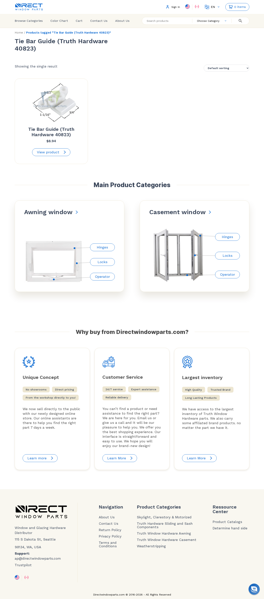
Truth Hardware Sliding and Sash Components (165, 525)
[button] (254, 589)
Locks (102, 262)
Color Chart (59, 21)
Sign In (175, 7)
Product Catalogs (227, 522)
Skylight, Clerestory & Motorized (164, 517)
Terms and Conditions (108, 544)
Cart (79, 21)
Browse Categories (29, 21)
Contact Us (98, 21)
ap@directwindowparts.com (38, 558)
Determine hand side (230, 528)
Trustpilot (23, 565)
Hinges (102, 247)
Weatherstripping (151, 546)
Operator (102, 277)
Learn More (116, 458)
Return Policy (110, 530)
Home (19, 32)
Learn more (37, 458)
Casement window (177, 212)
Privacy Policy (110, 536)
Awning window (48, 212)
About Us (122, 21)
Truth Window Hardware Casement (166, 540)
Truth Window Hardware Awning (164, 533)
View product (48, 152)
